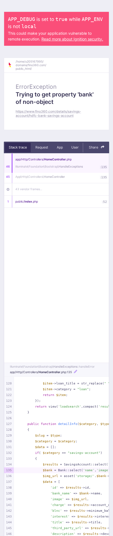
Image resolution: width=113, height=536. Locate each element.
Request (41, 147)
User (75, 147)
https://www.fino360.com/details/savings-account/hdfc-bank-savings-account (48, 113)
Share (94, 147)
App (60, 147)
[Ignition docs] (12, 65)
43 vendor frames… (28, 189)
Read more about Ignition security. (72, 39)
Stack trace (18, 147)
